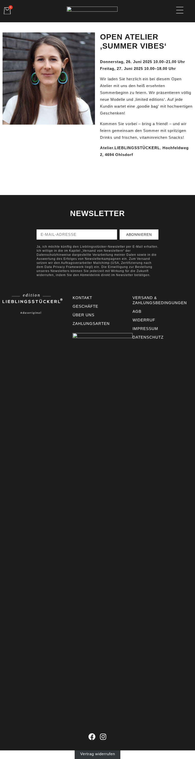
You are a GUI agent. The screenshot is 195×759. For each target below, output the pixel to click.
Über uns (83, 315)
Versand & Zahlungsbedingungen (160, 300)
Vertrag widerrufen (97, 754)
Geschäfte (85, 306)
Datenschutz (148, 337)
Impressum (145, 328)
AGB (137, 311)
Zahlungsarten (91, 323)
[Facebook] (91, 736)
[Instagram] (103, 736)
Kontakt (82, 298)
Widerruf (144, 320)
